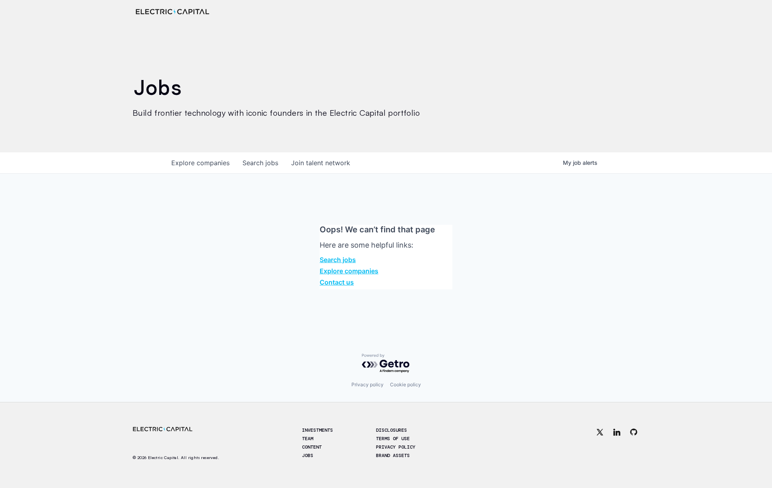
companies (200, 163)
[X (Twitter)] (600, 443)
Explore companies (349, 271)
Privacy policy (367, 384)
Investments (317, 430)
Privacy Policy (395, 447)
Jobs (307, 455)
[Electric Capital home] (172, 11)
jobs (260, 163)
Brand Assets (393, 455)
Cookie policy (405, 384)
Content (312, 447)
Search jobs (338, 260)
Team (307, 438)
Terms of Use (393, 438)
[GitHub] (633, 443)
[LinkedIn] (616, 443)
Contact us (337, 282)
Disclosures (391, 430)
